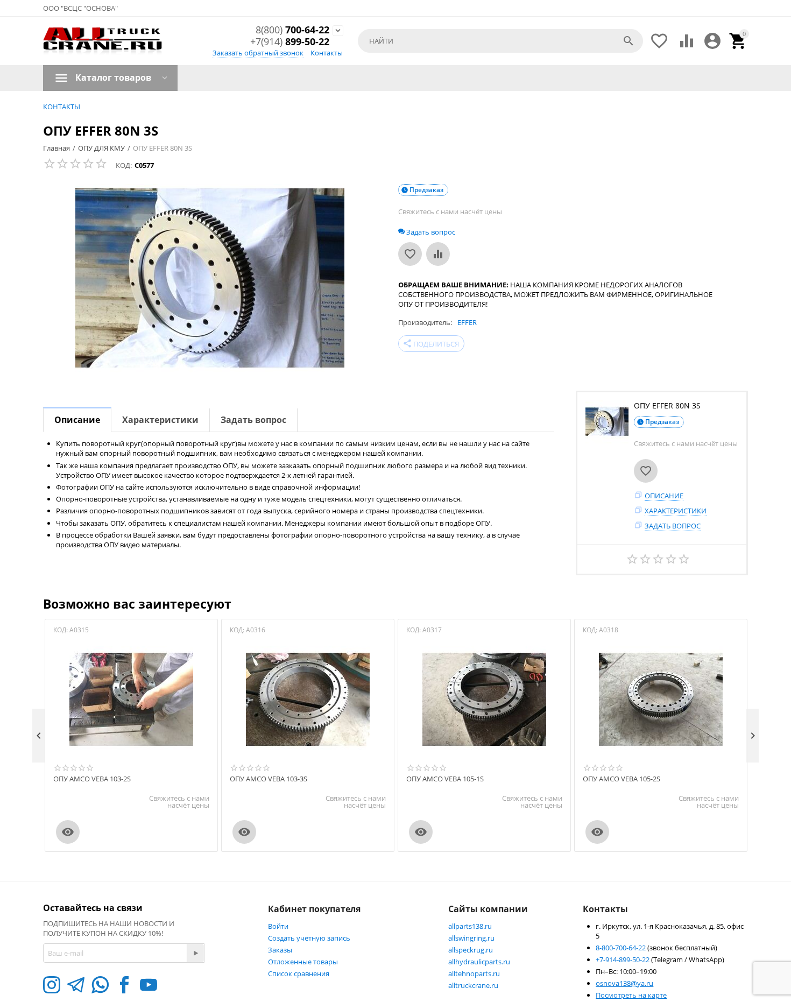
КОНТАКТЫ (61, 106)
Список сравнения (298, 973)
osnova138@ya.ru (624, 983)
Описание (664, 495)
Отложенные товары (303, 961)
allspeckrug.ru (470, 950)
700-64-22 (292, 30)
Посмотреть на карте (631, 995)
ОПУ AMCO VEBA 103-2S (92, 779)
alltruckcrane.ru (473, 985)
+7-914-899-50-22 (623, 959)
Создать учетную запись (309, 938)
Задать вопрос (673, 526)
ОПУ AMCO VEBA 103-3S (268, 779)
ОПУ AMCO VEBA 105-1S (445, 779)
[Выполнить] (195, 953)
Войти (278, 926)
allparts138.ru (470, 926)
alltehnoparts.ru (474, 973)
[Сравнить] (438, 254)
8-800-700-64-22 (621, 947)
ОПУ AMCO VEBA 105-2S (621, 779)
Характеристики (676, 511)
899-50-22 (289, 42)
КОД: (124, 165)
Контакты (326, 53)
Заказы (280, 950)
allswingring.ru (471, 938)
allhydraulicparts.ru (479, 961)
